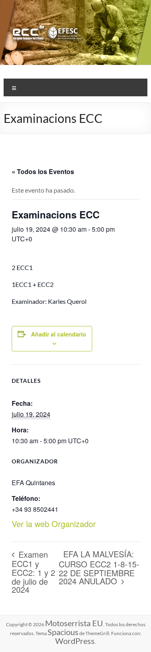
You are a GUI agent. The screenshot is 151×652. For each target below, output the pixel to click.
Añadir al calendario (58, 334)
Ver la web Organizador (54, 523)
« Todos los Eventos (43, 171)
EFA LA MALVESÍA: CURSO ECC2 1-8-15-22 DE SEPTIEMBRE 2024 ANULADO (99, 567)
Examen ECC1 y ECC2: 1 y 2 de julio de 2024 (33, 572)
